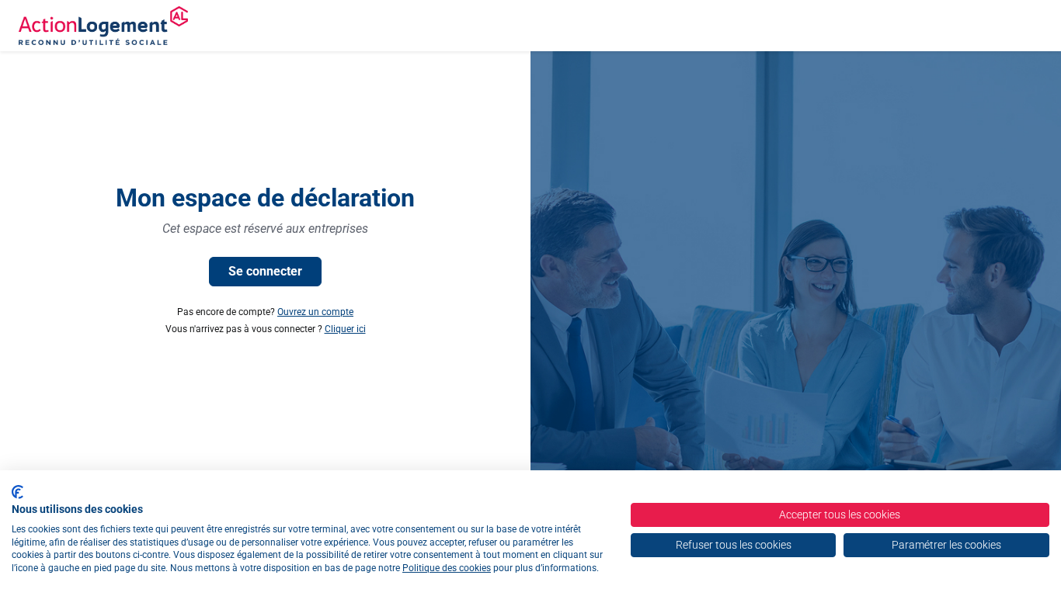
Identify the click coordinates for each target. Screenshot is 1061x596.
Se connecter (265, 271)
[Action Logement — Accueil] (103, 25)
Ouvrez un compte (315, 312)
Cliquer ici (345, 329)
